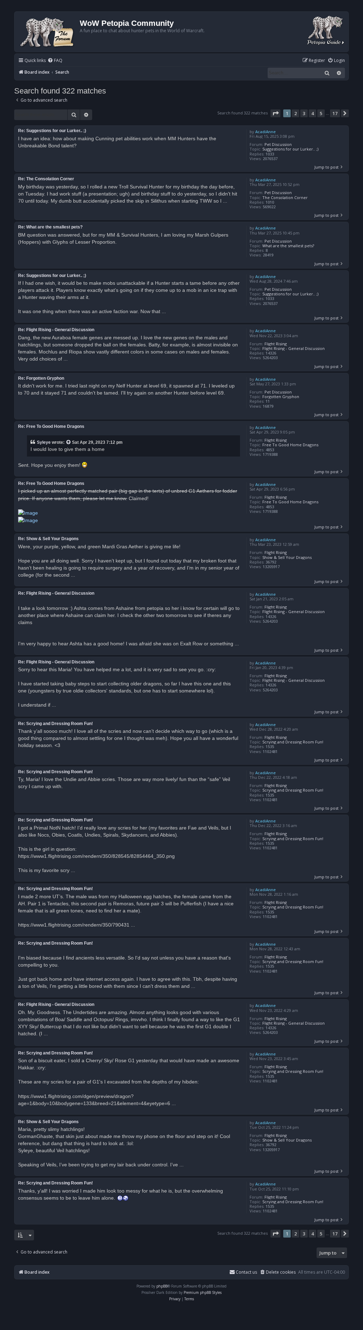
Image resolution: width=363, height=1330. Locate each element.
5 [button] (321, 113)
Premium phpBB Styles (203, 1292)
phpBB (161, 1286)
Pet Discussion (278, 144)
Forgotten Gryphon (280, 396)
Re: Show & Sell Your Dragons (48, 538)
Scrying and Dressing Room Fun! (292, 742)
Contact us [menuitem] (246, 1272)
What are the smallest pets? (288, 245)
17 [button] (335, 113)
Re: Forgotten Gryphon (41, 378)
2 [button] (295, 113)
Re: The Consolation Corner (46, 178)
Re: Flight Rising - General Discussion (56, 329)
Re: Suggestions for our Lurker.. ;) (52, 130)
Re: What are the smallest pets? (50, 227)
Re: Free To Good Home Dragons (51, 426)
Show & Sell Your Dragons (287, 557)
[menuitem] (55, 61)
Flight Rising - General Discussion (293, 348)
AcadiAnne (265, 131)
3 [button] (304, 113)
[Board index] (48, 31)
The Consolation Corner (285, 197)
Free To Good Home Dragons (290, 444)
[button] (275, 113)
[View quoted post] (69, 442)
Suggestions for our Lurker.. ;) (290, 149)
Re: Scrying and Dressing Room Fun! (55, 723)
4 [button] (312, 113)
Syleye (44, 442)
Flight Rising (275, 343)
